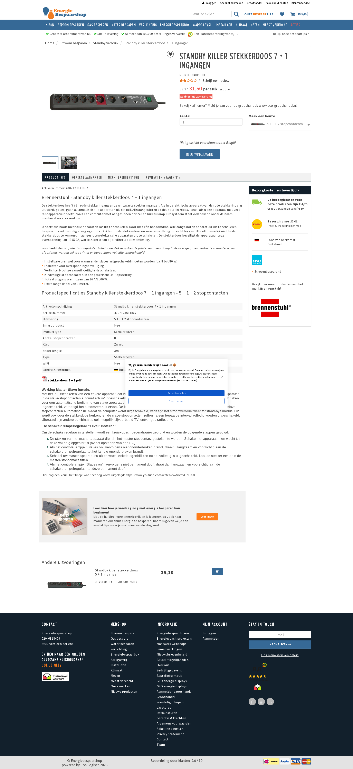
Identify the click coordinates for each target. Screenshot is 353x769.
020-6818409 (51, 638)
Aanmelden (211, 638)
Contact (163, 739)
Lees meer (207, 516)
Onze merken (120, 686)
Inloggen (211, 3)
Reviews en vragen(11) (163, 177)
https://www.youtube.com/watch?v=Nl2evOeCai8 (160, 475)
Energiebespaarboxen (173, 633)
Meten (255, 24)
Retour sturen (167, 713)
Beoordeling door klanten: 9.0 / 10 (176, 760)
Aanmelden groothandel (175, 691)
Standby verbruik (105, 43)
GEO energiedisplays (172, 681)
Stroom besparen (71, 24)
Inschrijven (278, 644)
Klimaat (241, 24)
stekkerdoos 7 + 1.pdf (65, 380)
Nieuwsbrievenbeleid (172, 654)
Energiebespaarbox (175, 24)
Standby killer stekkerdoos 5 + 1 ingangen (116, 572)
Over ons (163, 665)
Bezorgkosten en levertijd (275, 190)
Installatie (224, 24)
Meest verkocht (275, 24)
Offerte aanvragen (87, 177)
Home (49, 43)
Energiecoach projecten (174, 638)
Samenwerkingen (169, 649)
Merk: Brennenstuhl (124, 177)
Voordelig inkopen (170, 702)
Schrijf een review (216, 80)
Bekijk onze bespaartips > (291, 34)
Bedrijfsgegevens (169, 670)
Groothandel (254, 3)
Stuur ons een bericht (57, 644)
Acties (295, 24)
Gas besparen (97, 24)
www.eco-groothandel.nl (278, 105)
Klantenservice (301, 3)
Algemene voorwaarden (174, 723)
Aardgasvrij (202, 24)
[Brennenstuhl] (272, 306)
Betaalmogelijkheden (173, 660)
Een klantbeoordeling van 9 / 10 (215, 34)
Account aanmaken (232, 3)
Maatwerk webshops (172, 644)
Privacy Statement (170, 734)
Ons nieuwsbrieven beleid (280, 655)
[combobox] (280, 124)
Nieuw (50, 24)
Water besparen (124, 24)
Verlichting (148, 24)
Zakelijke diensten (277, 3)
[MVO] (257, 259)
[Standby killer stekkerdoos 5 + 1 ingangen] (67, 584)
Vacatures (164, 707)
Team (161, 744)
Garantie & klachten (171, 718)
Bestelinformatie (169, 675)
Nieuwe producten (124, 691)
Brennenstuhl (197, 75)
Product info (55, 177)
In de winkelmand (199, 154)
